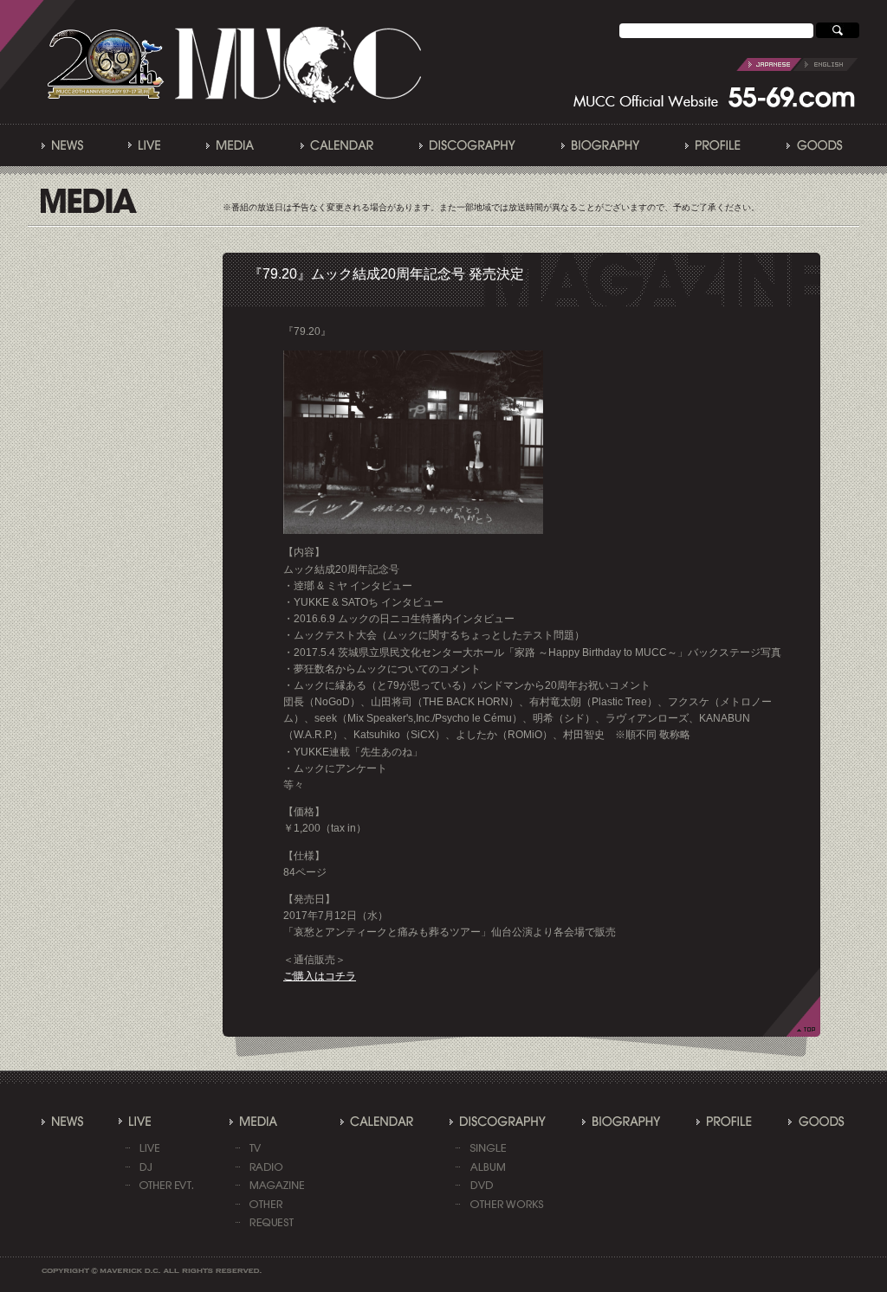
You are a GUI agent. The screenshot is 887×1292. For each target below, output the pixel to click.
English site (797, 64)
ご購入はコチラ (319, 976)
